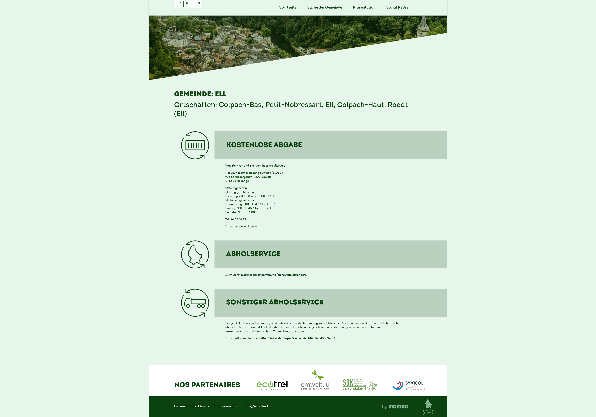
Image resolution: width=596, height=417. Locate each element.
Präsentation (364, 7)
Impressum (227, 406)
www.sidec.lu (248, 226)
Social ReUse (397, 7)
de (188, 3)
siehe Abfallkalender (291, 275)
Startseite (287, 7)
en (197, 3)
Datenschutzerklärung (192, 406)
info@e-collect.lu (258, 406)
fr (179, 3)
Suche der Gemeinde (324, 7)
